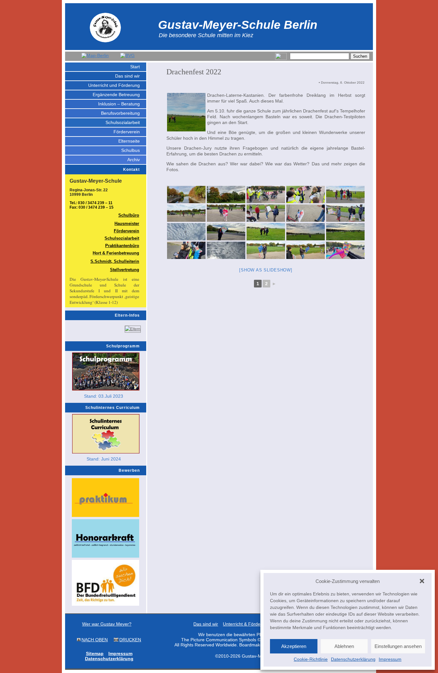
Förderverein (127, 131)
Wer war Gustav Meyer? (106, 624)
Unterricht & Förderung (246, 624)
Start (135, 66)
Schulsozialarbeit (122, 122)
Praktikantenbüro (122, 245)
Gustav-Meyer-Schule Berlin (237, 24)
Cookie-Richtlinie (311, 659)
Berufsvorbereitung (120, 113)
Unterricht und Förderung (114, 85)
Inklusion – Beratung (119, 103)
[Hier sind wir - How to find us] (95, 55)
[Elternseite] (133, 329)
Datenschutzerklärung (353, 659)
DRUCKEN (130, 639)
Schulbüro (128, 215)
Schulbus (130, 150)
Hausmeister (126, 223)
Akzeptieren (293, 646)
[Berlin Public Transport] (127, 55)
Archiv (133, 159)
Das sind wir (127, 76)
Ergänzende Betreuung (116, 94)
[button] (422, 581)
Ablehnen (344, 646)
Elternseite (129, 141)
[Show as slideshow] (265, 270)
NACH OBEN (94, 639)
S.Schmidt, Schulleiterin (114, 261)
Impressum (390, 659)
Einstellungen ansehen (398, 646)
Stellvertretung (124, 269)
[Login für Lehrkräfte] (281, 58)
